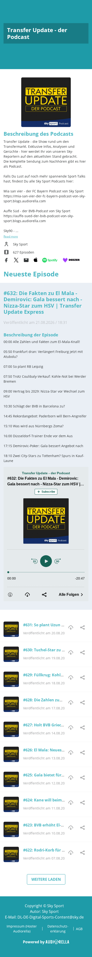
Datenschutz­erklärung (57, 928)
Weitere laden (46, 879)
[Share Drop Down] (82, 627)
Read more (11, 236)
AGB (79, 929)
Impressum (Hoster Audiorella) (22, 928)
